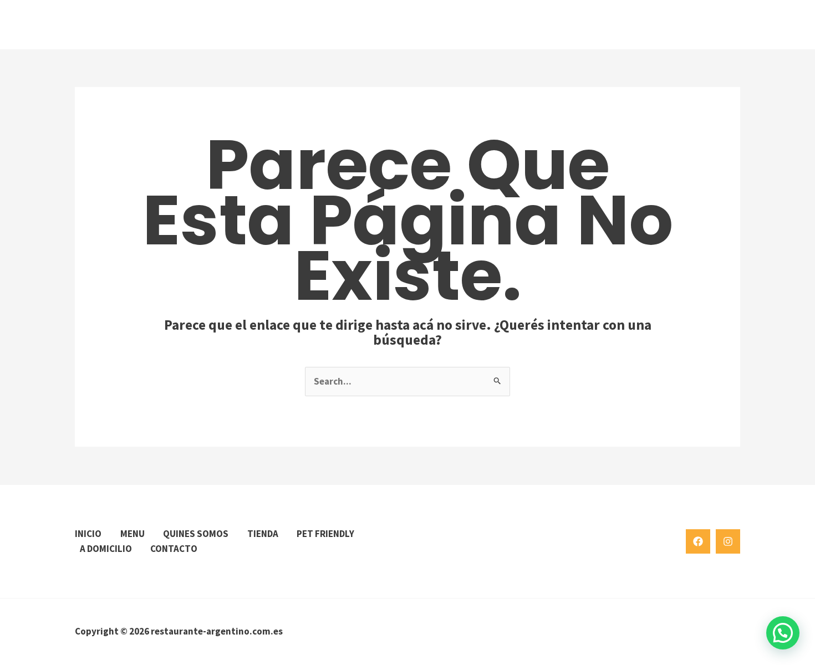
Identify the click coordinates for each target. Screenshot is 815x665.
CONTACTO (173, 549)
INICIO (88, 534)
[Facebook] (698, 541)
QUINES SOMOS (195, 534)
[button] (782, 632)
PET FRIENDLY (325, 534)
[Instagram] (728, 541)
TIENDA (262, 534)
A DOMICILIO (106, 549)
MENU (132, 534)
